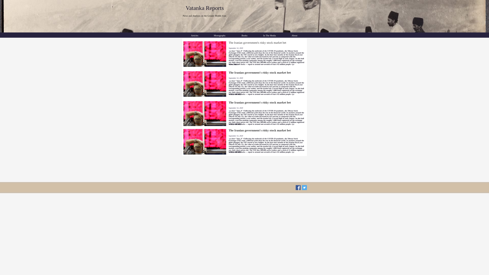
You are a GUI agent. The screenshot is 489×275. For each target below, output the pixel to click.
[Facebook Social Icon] (298, 187)
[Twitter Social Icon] (304, 187)
